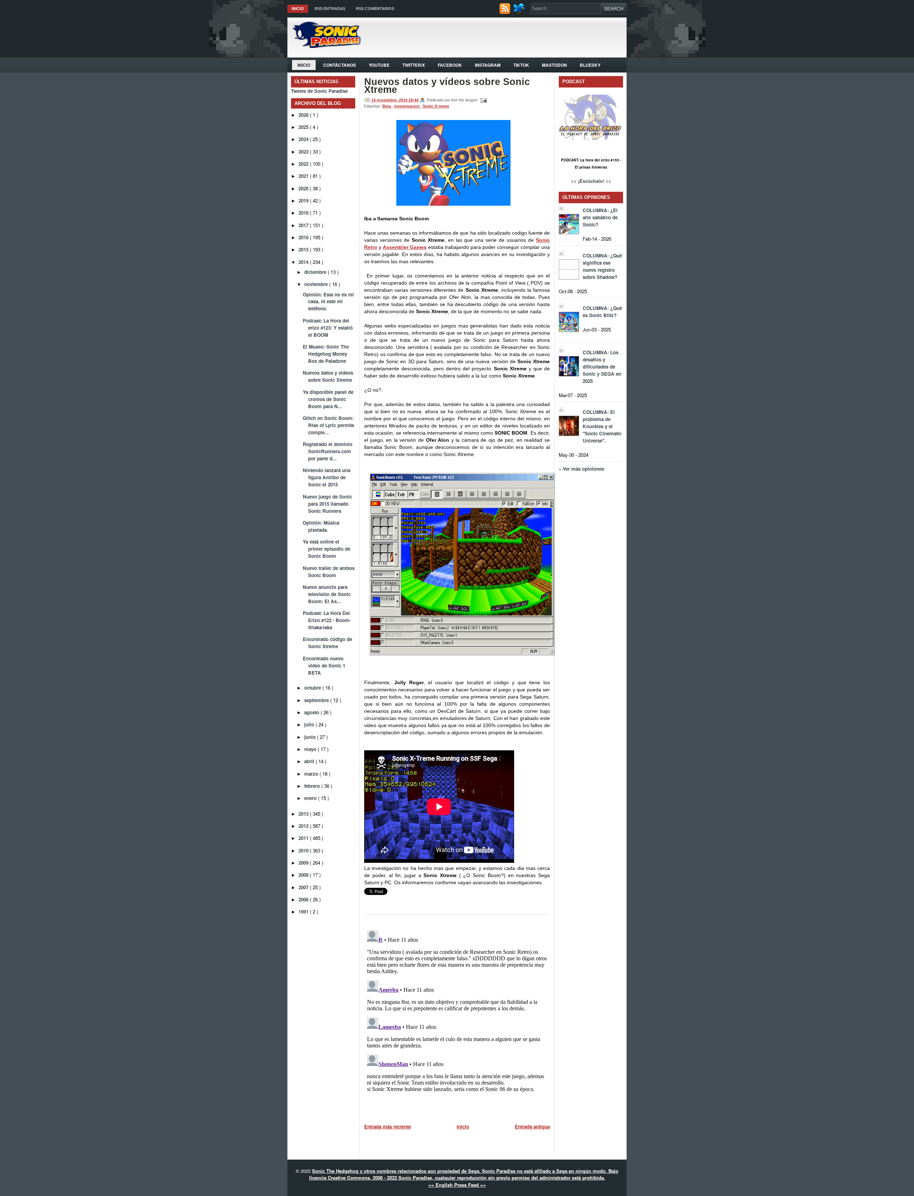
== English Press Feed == (457, 1184)
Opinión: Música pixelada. (321, 526)
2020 (304, 188)
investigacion (407, 106)
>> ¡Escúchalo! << (591, 180)
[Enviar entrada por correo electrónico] (482, 100)
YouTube (379, 65)
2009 (304, 862)
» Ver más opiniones (581, 468)
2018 (304, 212)
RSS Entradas (330, 8)
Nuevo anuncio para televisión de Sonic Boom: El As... (327, 594)
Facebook (450, 65)
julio (310, 724)
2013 (304, 813)
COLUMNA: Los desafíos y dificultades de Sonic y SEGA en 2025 (602, 366)
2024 (304, 139)
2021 (304, 175)
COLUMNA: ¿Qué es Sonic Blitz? (602, 312)
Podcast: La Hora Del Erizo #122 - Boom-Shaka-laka (327, 620)
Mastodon (554, 65)
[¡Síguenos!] (520, 12)
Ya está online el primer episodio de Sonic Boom (326, 548)
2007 (304, 887)
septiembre (317, 700)
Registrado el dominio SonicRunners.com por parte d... (327, 451)
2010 (304, 850)
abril (310, 761)
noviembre (316, 284)
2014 (304, 262)
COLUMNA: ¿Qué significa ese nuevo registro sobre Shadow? (602, 266)
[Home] (324, 45)
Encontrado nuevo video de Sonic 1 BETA (324, 665)
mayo (311, 749)
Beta (387, 106)
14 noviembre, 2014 (389, 100)
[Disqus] (457, 1016)
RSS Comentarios (375, 8)
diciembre (316, 272)
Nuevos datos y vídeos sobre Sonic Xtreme (328, 376)
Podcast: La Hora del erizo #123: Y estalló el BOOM (328, 327)
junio (310, 737)
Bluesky (590, 65)
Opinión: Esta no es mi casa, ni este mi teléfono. (328, 301)
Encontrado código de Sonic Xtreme (327, 643)
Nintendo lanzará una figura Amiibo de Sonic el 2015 (326, 477)
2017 (304, 225)
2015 (304, 249)
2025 (304, 127)
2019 (304, 200)
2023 (304, 151)
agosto (312, 712)
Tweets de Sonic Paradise (319, 90)
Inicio (298, 8)
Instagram (488, 65)
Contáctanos (339, 65)
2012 (304, 825)
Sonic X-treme (436, 106)
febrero (312, 785)
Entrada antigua (532, 1126)
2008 (304, 874)
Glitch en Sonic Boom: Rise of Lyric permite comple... (328, 425)
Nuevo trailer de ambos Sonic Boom (329, 572)
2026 (304, 114)
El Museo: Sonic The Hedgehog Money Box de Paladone (326, 353)
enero (311, 798)
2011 (304, 838)
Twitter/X (413, 65)
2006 (304, 899)
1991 (304, 911)
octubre (313, 687)
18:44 (414, 100)
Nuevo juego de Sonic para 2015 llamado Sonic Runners (327, 503)
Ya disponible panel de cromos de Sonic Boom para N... (328, 399)
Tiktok (521, 65)
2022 (304, 163)
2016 (304, 237)
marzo (312, 773)
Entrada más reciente (387, 1126)
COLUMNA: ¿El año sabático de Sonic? (600, 217)
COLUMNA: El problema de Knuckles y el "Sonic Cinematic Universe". (602, 426)
